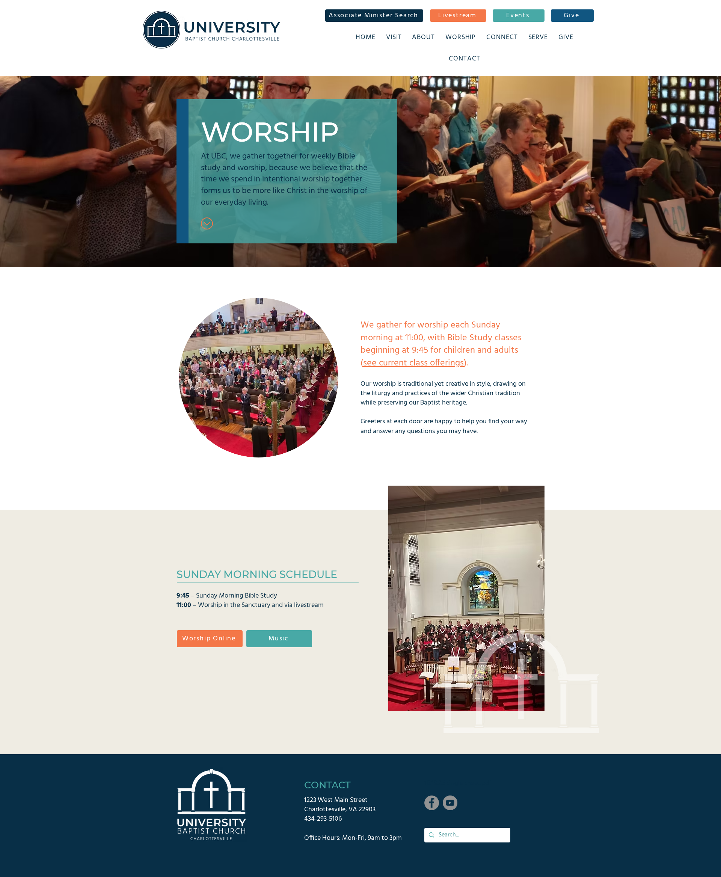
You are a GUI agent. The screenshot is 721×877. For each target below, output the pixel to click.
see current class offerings (413, 363)
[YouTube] (450, 802)
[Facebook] (431, 802)
